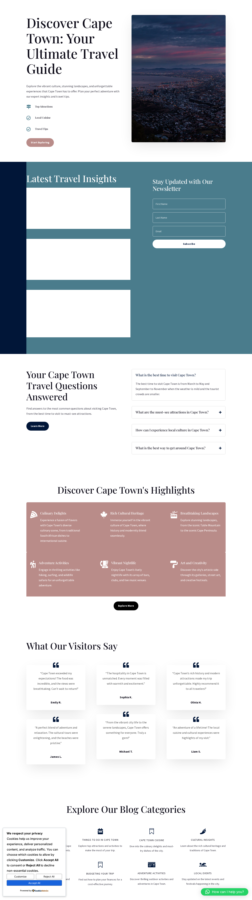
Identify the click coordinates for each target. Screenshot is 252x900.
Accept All (34, 883)
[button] (224, 892)
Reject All (49, 876)
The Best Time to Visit (51, 245)
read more (37, 223)
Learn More (37, 426)
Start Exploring (40, 142)
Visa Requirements (48, 194)
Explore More (126, 605)
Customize (20, 876)
